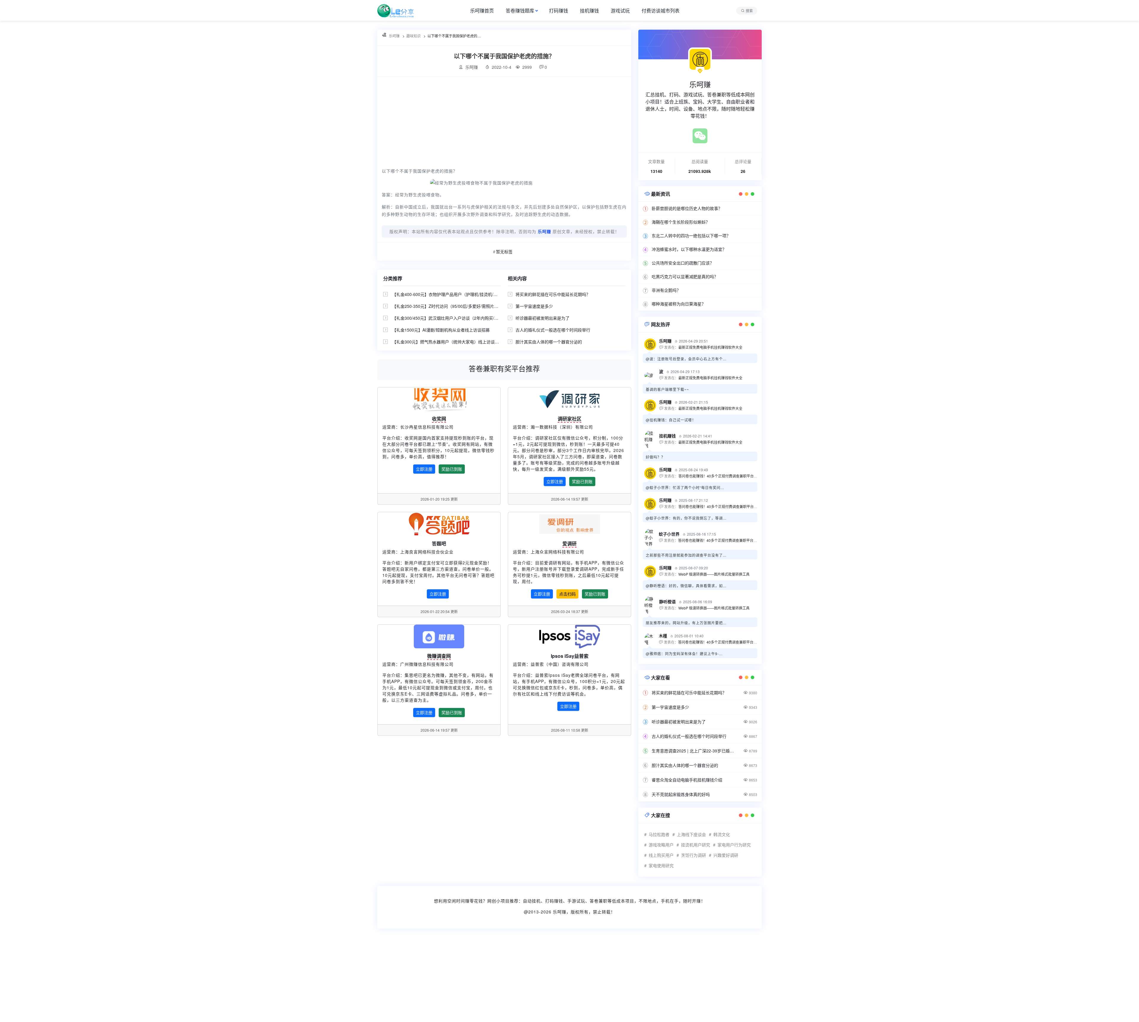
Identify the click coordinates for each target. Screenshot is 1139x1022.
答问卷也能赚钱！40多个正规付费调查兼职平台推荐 (719, 475)
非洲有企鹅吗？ (666, 290)
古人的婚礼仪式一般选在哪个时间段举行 (553, 330)
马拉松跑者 (659, 834)
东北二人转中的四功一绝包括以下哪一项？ (691, 235)
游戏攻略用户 (661, 845)
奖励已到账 (451, 469)
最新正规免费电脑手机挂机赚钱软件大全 (710, 347)
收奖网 (439, 418)
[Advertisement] (504, 121)
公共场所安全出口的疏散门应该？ (683, 263)
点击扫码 (567, 594)
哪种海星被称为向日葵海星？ (679, 304)
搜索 (749, 10)
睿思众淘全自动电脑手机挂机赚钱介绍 (687, 780)
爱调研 (569, 543)
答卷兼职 (598, 901)
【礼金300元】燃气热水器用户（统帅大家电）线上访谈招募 (447, 342)
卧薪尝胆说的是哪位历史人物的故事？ (687, 208)
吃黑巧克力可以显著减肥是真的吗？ (685, 276)
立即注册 (424, 469)
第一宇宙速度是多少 (534, 306)
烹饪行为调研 (693, 855)
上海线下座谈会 (691, 834)
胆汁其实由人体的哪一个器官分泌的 (549, 342)
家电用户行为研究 (734, 845)
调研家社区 (569, 418)
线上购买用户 (661, 855)
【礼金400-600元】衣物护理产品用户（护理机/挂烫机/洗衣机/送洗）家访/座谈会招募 (471, 294)
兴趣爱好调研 (725, 855)
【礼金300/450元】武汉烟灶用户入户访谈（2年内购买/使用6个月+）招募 (460, 318)
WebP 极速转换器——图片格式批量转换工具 (714, 574)
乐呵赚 (559, 912)
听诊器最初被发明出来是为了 (543, 318)
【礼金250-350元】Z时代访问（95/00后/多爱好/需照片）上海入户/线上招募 (462, 306)
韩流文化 (721, 834)
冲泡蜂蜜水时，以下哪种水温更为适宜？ (689, 249)
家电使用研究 (661, 865)
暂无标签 (504, 251)
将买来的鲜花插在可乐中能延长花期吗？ (553, 294)
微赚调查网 (439, 655)
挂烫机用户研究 (695, 845)
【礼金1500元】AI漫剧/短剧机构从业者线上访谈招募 (441, 330)
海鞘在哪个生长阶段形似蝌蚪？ (681, 222)
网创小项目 (498, 901)
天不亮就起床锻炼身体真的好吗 (681, 794)
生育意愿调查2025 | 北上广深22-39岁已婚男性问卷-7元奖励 (694, 751)
